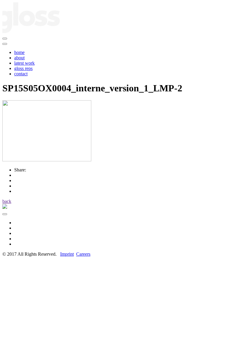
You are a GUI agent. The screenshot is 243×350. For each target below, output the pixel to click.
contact (21, 73)
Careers (83, 254)
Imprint (67, 254)
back (6, 201)
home (19, 52)
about (19, 57)
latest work (24, 63)
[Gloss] (31, 31)
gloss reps (23, 68)
